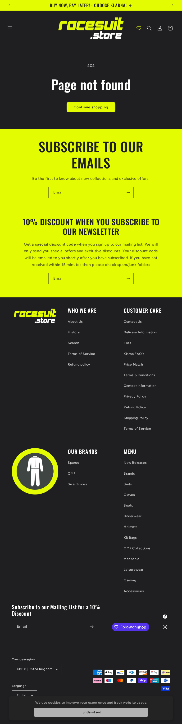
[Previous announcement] (9, 5)
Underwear (132, 516)
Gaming (130, 580)
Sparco (73, 463)
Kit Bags (130, 538)
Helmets (130, 527)
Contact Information (140, 386)
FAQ (127, 343)
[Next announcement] (173, 5)
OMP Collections (137, 548)
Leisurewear (134, 570)
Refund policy (79, 364)
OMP (72, 474)
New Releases (135, 463)
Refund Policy (135, 407)
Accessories (134, 591)
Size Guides (77, 484)
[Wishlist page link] (138, 28)
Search (73, 343)
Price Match (133, 364)
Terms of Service (81, 354)
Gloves (129, 495)
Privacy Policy (135, 396)
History (74, 332)
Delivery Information (140, 332)
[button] (10, 28)
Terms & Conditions (139, 375)
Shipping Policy (136, 418)
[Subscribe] (128, 192)
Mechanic (132, 559)
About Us (75, 322)
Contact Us (133, 322)
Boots (128, 505)
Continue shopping (91, 107)
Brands (129, 474)
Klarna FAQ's (134, 354)
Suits (128, 484)
